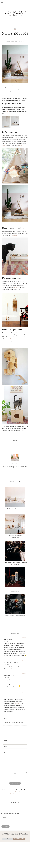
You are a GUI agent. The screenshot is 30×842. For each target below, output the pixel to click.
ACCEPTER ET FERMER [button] (19, 838)
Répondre (24, 637)
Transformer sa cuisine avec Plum (15, 535)
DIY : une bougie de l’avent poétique (15, 589)
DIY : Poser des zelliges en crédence (15, 508)
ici (7, 111)
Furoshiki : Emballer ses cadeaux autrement (15, 615)
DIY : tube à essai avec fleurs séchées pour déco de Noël (15, 562)
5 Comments (21, 41)
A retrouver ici (14, 235)
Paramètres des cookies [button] (7, 838)
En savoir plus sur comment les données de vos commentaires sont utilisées (14, 791)
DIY (15, 28)
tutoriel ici (4, 145)
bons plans (16, 703)
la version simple (18, 342)
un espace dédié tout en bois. (11, 339)
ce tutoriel (16, 287)
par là (20, 145)
